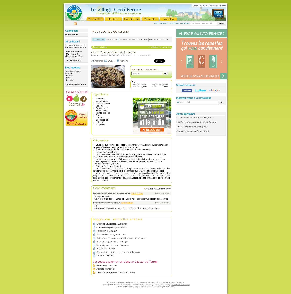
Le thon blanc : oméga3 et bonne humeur (197, 122)
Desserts (69, 80)
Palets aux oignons (105, 256)
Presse (223, 6)
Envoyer (112, 61)
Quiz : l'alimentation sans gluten (192, 126)
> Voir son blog (144, 55)
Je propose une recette (76, 45)
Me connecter (72, 34)
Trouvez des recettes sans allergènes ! (196, 117)
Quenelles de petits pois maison (111, 227)
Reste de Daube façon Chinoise (111, 234)
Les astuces (111, 39)
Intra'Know (169, 287)
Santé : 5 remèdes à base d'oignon (194, 131)
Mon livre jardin (72, 54)
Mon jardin (113, 19)
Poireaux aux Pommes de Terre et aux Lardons (118, 252)
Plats (68, 78)
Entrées (69, 76)
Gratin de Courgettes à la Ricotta (111, 224)
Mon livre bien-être (74, 56)
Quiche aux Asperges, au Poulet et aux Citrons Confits (121, 238)
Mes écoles (150, 19)
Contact (203, 6)
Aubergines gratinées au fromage (112, 241)
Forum (195, 6)
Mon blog (168, 19)
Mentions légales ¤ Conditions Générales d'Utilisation (162, 282)
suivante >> (167, 47)
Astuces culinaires (105, 269)
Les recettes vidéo (127, 39)
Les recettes (98, 39)
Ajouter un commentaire (157, 188)
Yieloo (143, 287)
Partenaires (213, 6)
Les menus (142, 39)
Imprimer (98, 61)
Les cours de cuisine (158, 39)
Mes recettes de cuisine (110, 31)
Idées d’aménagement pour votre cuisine (115, 272)
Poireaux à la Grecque (106, 231)
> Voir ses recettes (128, 55)
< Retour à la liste (99, 47)
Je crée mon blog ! (74, 60)
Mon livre (124, 61)
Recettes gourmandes (106, 265)
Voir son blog (137, 193)
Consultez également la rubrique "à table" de (125, 261)
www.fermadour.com (181, 285)
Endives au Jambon (105, 248)
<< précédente (154, 47)
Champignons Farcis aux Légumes (112, 245)
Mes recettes (95, 19)
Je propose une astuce (76, 47)
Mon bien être (131, 19)
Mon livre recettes (74, 52)
